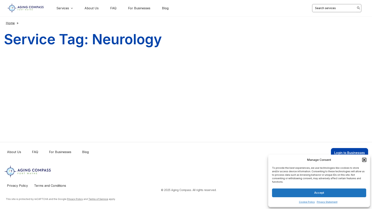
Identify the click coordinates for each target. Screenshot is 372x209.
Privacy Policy (75, 199)
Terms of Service (98, 199)
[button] (364, 160)
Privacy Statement (327, 201)
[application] (71, 8)
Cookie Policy (307, 201)
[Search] (358, 8)
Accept (319, 192)
